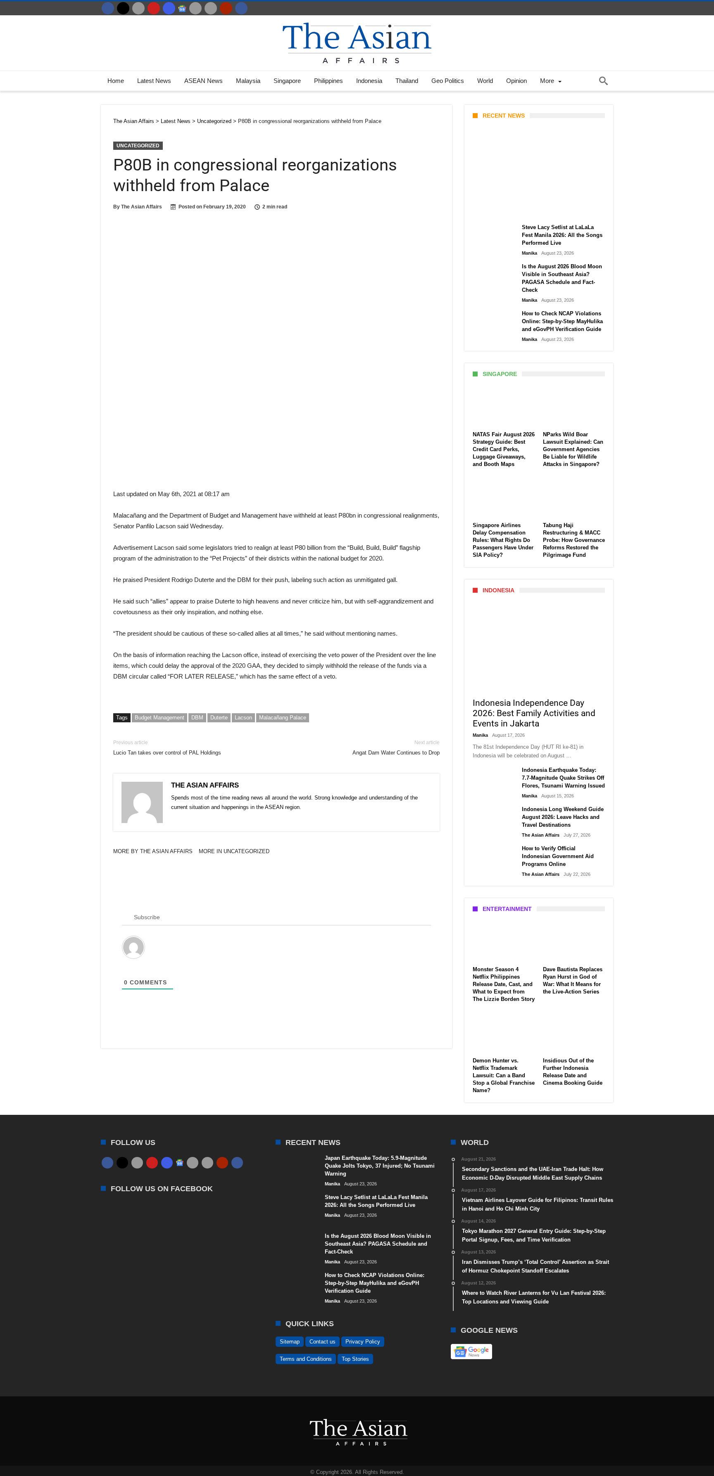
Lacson (243, 717)
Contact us (322, 1342)
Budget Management (159, 717)
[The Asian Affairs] (357, 19)
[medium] (138, 8)
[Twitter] (123, 8)
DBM (197, 717)
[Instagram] (169, 8)
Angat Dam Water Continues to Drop (396, 748)
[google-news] (182, 8)
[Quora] (226, 8)
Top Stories (355, 1359)
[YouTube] (154, 8)
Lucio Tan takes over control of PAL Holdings (167, 748)
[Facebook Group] (241, 8)
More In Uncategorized (234, 851)
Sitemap (290, 1342)
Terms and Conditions (306, 1359)
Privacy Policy (362, 1342)
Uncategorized (138, 146)
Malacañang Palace (282, 717)
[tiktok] (195, 8)
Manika (487, 209)
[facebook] (108, 8)
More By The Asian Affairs (153, 851)
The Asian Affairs (141, 207)
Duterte (219, 717)
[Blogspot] (211, 8)
